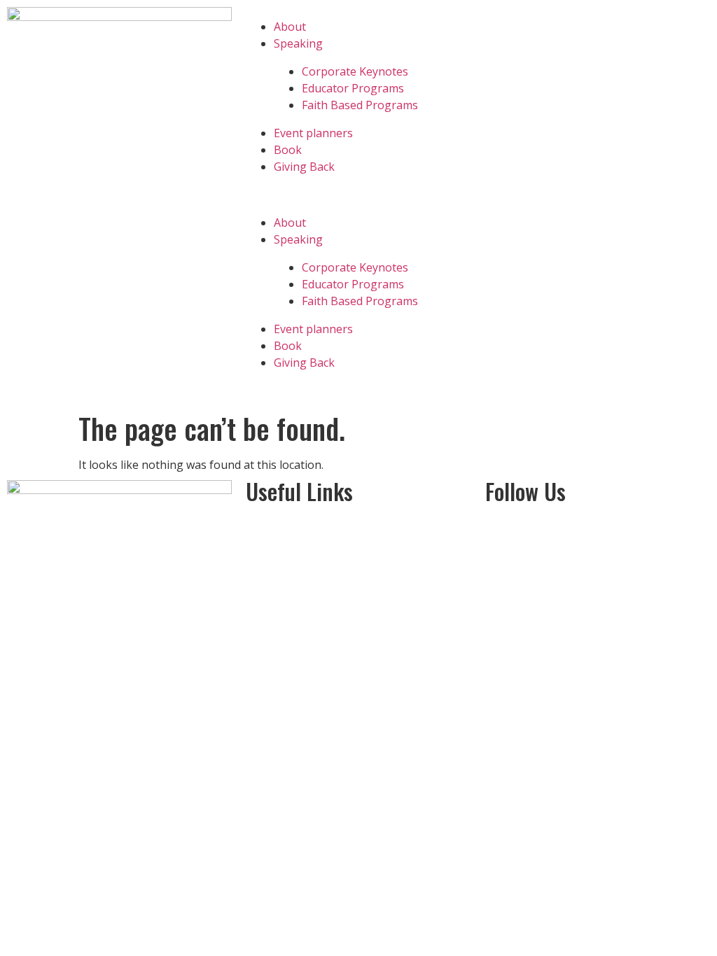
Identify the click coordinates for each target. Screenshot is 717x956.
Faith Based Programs (360, 105)
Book (288, 149)
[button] (358, 194)
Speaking (298, 43)
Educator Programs (353, 88)
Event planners (313, 133)
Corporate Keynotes (355, 71)
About (290, 26)
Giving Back (304, 166)
